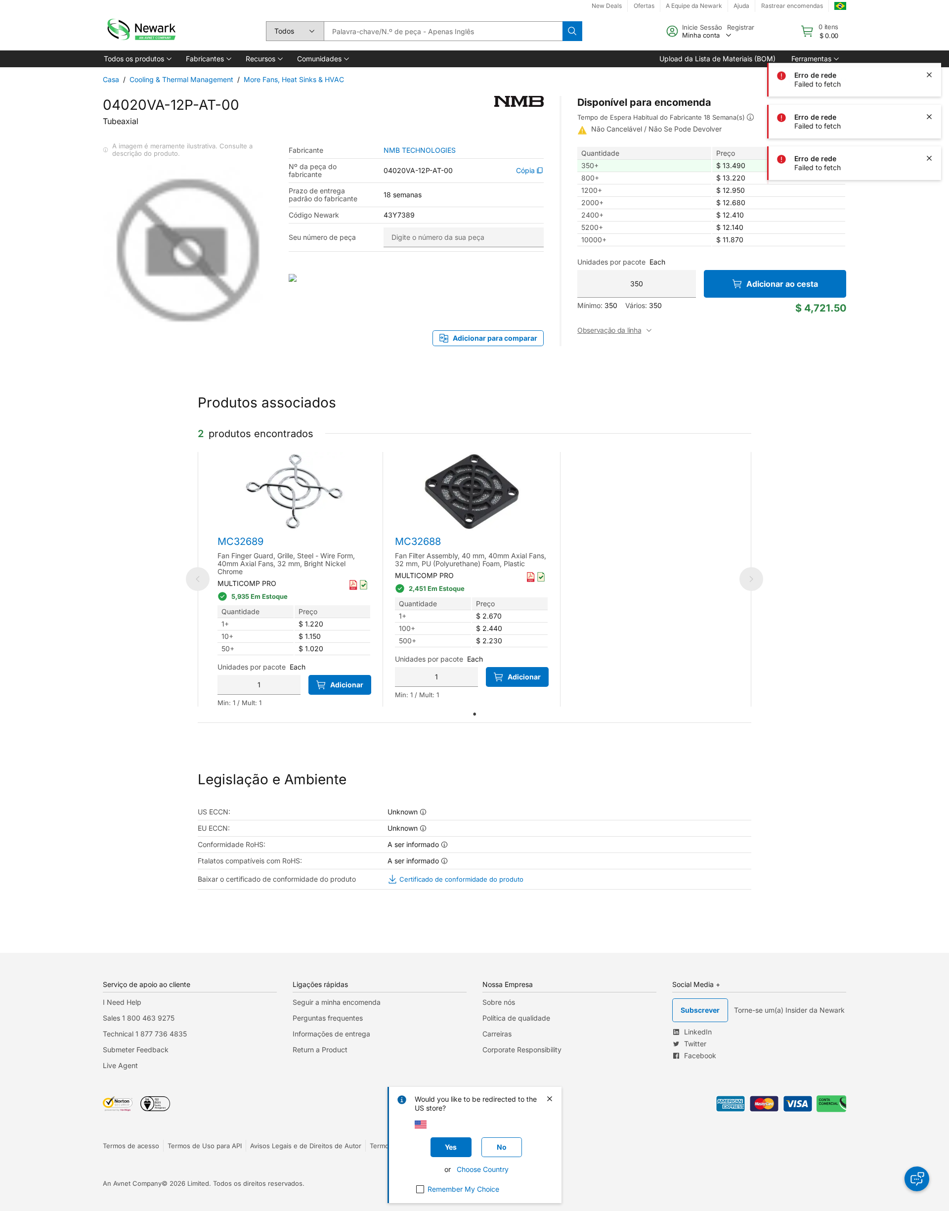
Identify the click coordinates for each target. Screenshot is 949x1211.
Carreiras (497, 1034)
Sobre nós (498, 1002)
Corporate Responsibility (521, 1049)
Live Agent (120, 1065)
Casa (111, 79)
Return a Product (320, 1049)
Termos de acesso (131, 1146)
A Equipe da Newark (694, 5)
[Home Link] (140, 31)
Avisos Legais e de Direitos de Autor (305, 1146)
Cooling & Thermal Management (181, 79)
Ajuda (741, 5)
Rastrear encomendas (792, 5)
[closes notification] (929, 33)
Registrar (740, 27)
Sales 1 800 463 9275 (138, 1018)
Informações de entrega (331, 1034)
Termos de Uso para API (205, 1146)
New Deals (607, 5)
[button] (137, 58)
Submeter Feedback (136, 1049)
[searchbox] (443, 31)
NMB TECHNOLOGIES (420, 150)
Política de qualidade (516, 1018)
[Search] (572, 31)
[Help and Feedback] (917, 1178)
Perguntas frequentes (328, 1018)
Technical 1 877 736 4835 (145, 1034)
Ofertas (644, 5)
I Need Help (122, 1002)
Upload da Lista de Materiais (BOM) (717, 58)
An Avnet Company (132, 1183)
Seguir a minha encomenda (337, 1002)
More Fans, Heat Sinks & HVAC (294, 79)
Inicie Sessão (702, 27)
